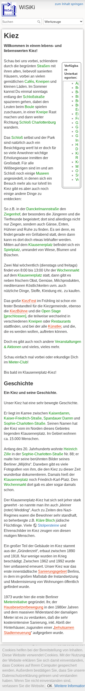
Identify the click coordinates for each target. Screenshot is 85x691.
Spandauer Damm (58, 418)
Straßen (43, 66)
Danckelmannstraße (42, 209)
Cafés (29, 81)
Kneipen (42, 81)
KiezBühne (19, 311)
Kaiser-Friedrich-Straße (23, 418)
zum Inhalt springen (69, 4)
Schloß (17, 138)
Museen (42, 173)
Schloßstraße (34, 97)
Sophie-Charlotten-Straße (24, 423)
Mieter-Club (18, 362)
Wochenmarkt (68, 270)
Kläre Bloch (45, 520)
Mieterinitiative (15, 602)
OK (49, 686)
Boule (29, 107)
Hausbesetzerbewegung (23, 607)
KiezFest (29, 301)
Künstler (54, 326)
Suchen (39, 21)
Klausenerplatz (40, 245)
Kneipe (42, 112)
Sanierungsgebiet (52, 571)
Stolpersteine (48, 525)
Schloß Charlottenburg (37, 122)
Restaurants (61, 321)
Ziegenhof (12, 214)
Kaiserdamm (59, 413)
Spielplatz (12, 250)
